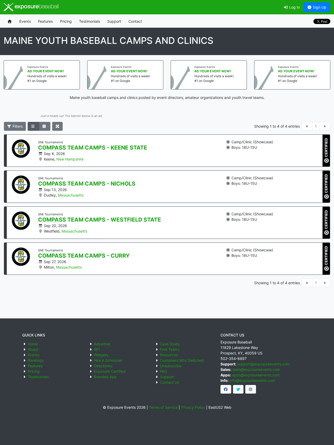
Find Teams (170, 349)
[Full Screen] (57, 126)
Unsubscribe (170, 366)
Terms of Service (163, 407)
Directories (103, 366)
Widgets (101, 355)
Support (114, 21)
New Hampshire (70, 159)
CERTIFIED (326, 148)
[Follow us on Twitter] (238, 389)
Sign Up (319, 7)
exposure (36, 7)
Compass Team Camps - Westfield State (99, 220)
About (33, 349)
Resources (169, 355)
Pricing (66, 21)
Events (25, 21)
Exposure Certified (110, 371)
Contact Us (169, 382)
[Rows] (33, 126)
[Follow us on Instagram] (250, 389)
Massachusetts (71, 195)
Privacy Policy (193, 407)
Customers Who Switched (182, 360)
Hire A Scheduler (108, 360)
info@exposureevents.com (252, 380)
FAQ (163, 371)
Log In (294, 7)
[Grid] (44, 126)
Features (45, 21)
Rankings (36, 360)
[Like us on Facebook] (225, 389)
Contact (135, 21)
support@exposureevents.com (263, 364)
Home (33, 344)
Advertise (102, 344)
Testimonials (89, 21)
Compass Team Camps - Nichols (86, 184)
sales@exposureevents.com (256, 369)
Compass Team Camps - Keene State (92, 148)
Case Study (170, 344)
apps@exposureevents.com (256, 375)
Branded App (105, 377)
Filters (17, 126)
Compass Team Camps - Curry (84, 256)
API (97, 349)
